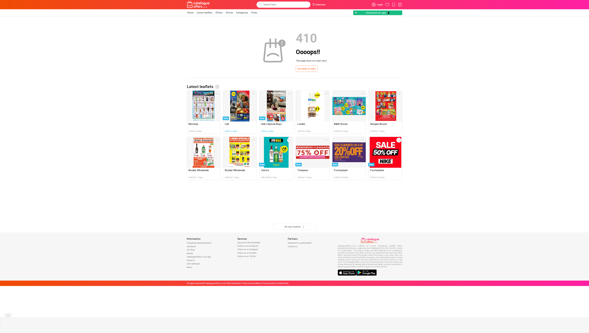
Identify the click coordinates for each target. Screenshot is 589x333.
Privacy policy (269, 283)
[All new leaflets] (217, 86)
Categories (242, 12)
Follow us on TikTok (246, 256)
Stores (229, 12)
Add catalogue (193, 264)
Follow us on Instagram (247, 249)
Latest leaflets (204, 12)
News (189, 267)
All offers (191, 250)
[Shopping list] (399, 4)
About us (191, 260)
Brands (190, 253)
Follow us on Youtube (247, 253)
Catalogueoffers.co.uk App (199, 257)
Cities (254, 12)
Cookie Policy (282, 283)
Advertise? (191, 246)
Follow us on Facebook (247, 246)
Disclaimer (236, 283)
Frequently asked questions (199, 243)
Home (190, 12)
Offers (219, 12)
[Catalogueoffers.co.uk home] (198, 4)
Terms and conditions (252, 283)
